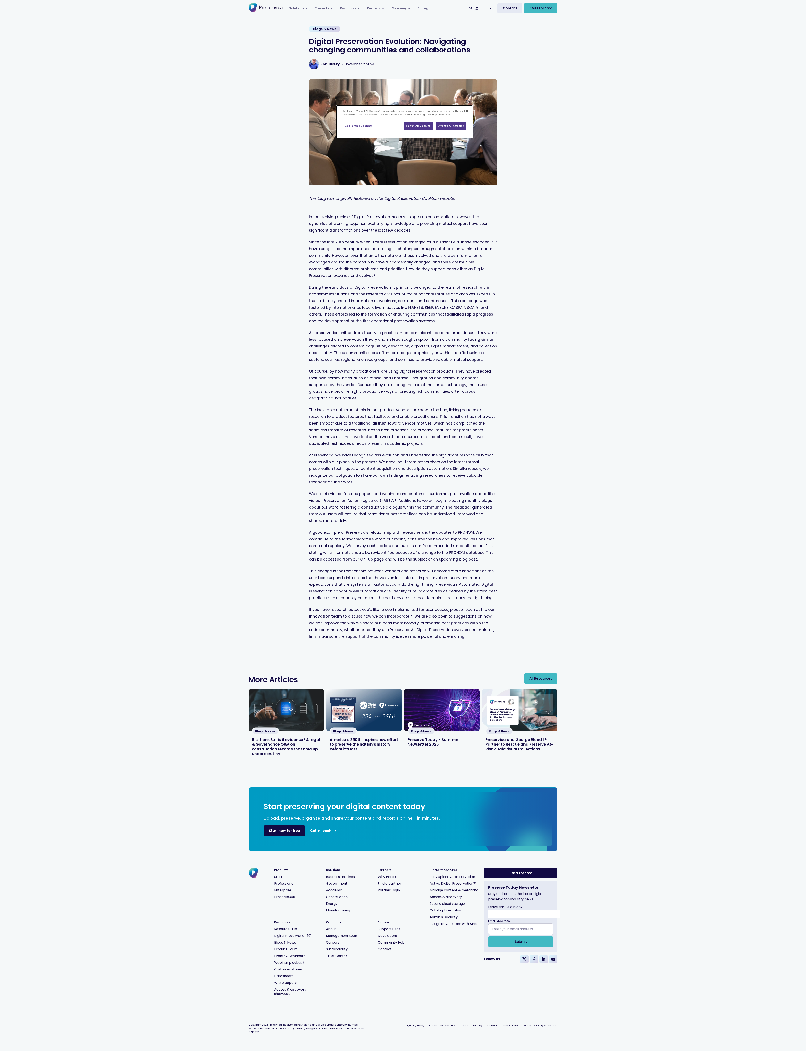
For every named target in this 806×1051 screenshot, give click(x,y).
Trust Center (336, 955)
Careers (332, 942)
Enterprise (282, 890)
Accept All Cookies (451, 126)
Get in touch (320, 830)
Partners (374, 8)
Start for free (540, 8)
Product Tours (285, 949)
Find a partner (389, 883)
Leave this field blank (505, 907)
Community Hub (391, 942)
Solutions (296, 8)
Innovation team (325, 616)
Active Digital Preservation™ (453, 883)
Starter (280, 876)
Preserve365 (284, 897)
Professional (284, 883)
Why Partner (388, 876)
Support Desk (389, 929)
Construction (337, 897)
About (331, 929)
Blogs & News (285, 942)
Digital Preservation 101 (292, 935)
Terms (464, 1025)
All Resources (540, 678)
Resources (348, 8)
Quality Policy (415, 1025)
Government (336, 883)
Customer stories (288, 969)
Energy (332, 903)
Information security (442, 1025)
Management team (342, 935)
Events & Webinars (289, 955)
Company (399, 8)
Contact (510, 8)
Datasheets (283, 976)
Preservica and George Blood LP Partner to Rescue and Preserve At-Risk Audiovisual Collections (519, 744)
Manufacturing (338, 910)
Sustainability (337, 949)
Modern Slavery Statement (540, 1025)
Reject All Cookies (418, 126)
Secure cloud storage (447, 903)
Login (484, 8)
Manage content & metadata (454, 890)
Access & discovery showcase (290, 991)
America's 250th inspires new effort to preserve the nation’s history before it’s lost (364, 744)
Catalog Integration (446, 910)
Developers (387, 935)
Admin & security (444, 917)
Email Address (499, 921)
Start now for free (284, 830)
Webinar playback (289, 962)
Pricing (422, 8)
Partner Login (389, 890)
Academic (334, 890)
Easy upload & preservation (452, 876)
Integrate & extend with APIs (453, 923)
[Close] (466, 111)
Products (322, 8)
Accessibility (511, 1025)
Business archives (340, 876)
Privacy (477, 1025)
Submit (521, 941)
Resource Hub (285, 929)
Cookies (492, 1025)
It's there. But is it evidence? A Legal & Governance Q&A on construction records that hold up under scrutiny (286, 746)
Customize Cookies (358, 126)
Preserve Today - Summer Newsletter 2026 (433, 742)
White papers (285, 982)
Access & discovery (446, 897)
